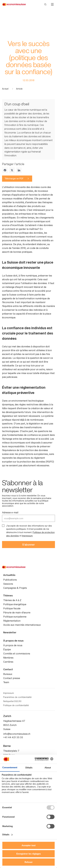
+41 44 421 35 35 (13, 737)
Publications (10, 579)
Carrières (8, 661)
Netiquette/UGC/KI (12, 701)
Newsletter (9, 632)
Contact (8, 669)
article (19, 88)
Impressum (27, 535)
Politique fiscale (11, 608)
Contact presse (11, 678)
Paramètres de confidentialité (17, 697)
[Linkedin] (19, 170)
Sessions (8, 584)
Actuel (5, 88)
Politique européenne (14, 616)
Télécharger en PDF (14, 178)
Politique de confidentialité (16, 705)
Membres (8, 657)
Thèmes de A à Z (12, 600)
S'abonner (28, 544)
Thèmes (8, 595)
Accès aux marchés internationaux (22, 625)
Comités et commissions (16, 653)
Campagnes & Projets (15, 588)
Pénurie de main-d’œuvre (16, 612)
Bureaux (7, 674)
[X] (12, 170)
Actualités (9, 575)
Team (6, 682)
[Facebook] (5, 170)
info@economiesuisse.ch (16, 734)
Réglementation (11, 620)
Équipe (7, 649)
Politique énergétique (14, 604)
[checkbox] (3, 525)
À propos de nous (13, 640)
